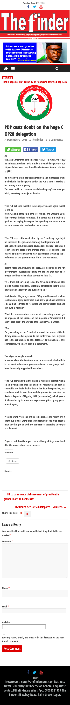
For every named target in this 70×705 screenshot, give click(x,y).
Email (5, 606)
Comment (7, 541)
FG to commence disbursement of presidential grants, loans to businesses (31, 496)
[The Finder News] (35, 24)
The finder (37, 140)
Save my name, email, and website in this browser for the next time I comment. (33, 639)
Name (6, 588)
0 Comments (55, 140)
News (36, 677)
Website (6, 622)
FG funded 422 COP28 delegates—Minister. (40, 507)
